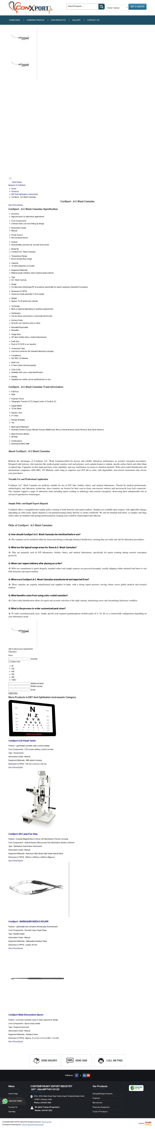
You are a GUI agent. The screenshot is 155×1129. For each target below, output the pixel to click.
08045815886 (15, 1101)
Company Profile (35, 20)
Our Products (58, 20)
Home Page (14, 20)
